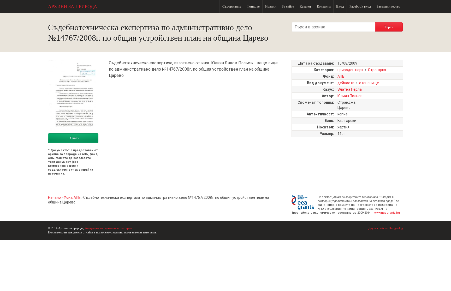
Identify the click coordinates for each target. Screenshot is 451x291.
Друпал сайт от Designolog (385, 228)
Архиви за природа (72, 6)
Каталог (305, 6)
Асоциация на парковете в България (108, 228)
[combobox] (333, 27)
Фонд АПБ (72, 197)
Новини (270, 6)
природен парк (350, 70)
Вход (340, 6)
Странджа (377, 70)
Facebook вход (360, 6)
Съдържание (231, 6)
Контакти (324, 6)
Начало (54, 197)
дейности (345, 83)
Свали (75, 138)
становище (369, 83)
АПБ (341, 76)
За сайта (288, 6)
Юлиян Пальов (350, 96)
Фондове (253, 6)
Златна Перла (349, 89)
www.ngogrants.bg (387, 212)
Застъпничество (388, 6)
